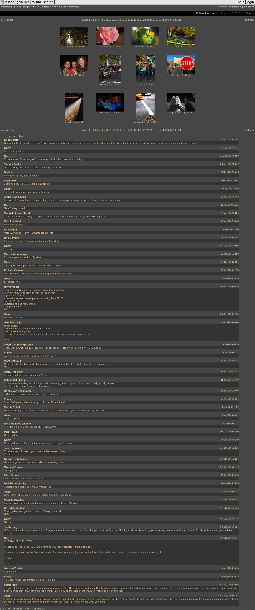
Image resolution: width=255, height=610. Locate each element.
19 (135, 20)
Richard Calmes (13, 270)
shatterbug (10, 527)
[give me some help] (241, 4)
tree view (222, 6)
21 (141, 20)
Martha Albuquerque (16, 254)
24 (151, 20)
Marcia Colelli (12, 407)
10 (107, 20)
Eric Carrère (11, 237)
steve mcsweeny (14, 499)
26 (157, 20)
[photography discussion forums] (36, 4)
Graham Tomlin (13, 467)
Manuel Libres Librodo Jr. (19, 213)
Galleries (44, 6)
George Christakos (15, 459)
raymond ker (11, 286)
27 (160, 20)
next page (249, 20)
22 (144, 20)
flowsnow (10, 180)
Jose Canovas (12, 448)
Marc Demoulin (13, 360)
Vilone (8, 352)
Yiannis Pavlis (12, 164)
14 (119, 20)
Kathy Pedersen (13, 371)
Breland (9, 172)
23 (147, 20)
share (21, 136)
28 (163, 20)
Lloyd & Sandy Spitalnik (18, 344)
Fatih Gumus (12, 475)
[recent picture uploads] (23, 4)
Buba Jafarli (11, 139)
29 (166, 20)
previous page (8, 20)
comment (11, 136)
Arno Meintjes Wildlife (17, 423)
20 (138, 20)
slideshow (249, 6)
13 (116, 20)
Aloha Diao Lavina (15, 196)
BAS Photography (15, 483)
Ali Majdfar (10, 229)
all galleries (29, 6)
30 (169, 20)
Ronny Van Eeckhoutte (18, 390)
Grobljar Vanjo (13, 322)
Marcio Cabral (12, 221)
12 (113, 20)
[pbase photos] (7, 4)
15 (122, 20)
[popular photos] (146, 4)
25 (154, 20)
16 (126, 20)
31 (172, 20)
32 (176, 20)
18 (132, 20)
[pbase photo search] (48, 4)
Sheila (7, 576)
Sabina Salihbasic (15, 379)
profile (17, 6)
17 (129, 20)
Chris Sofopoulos (14, 507)
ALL (179, 20)
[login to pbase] (250, 4)
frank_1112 (10, 431)
